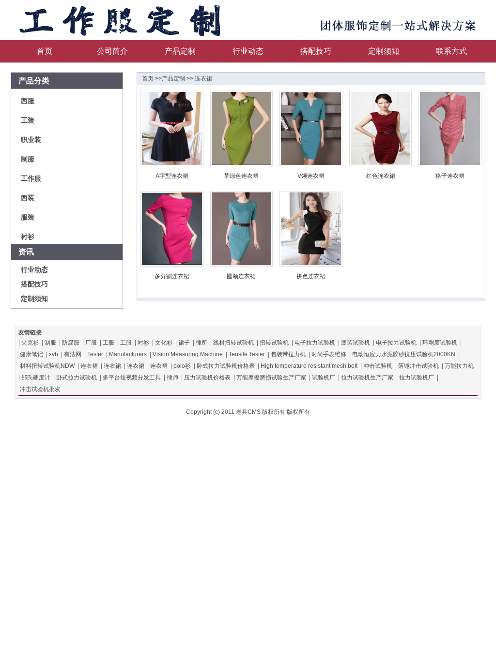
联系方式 (451, 51)
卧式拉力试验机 (76, 377)
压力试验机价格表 (207, 377)
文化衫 (163, 342)
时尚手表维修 (328, 354)
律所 (201, 342)
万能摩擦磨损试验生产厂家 (271, 377)
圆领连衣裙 (241, 276)
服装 (27, 217)
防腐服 (70, 342)
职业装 (31, 139)
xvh (53, 354)
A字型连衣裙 (171, 176)
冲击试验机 (377, 366)
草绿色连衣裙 (241, 176)
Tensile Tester (247, 354)
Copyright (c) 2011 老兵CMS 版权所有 (235, 412)
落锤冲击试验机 (418, 366)
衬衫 (27, 236)
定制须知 (383, 51)
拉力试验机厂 (416, 377)
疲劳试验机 (355, 342)
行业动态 (248, 51)
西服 (27, 101)
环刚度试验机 (439, 342)
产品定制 (180, 51)
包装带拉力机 (288, 354)
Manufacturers (128, 354)
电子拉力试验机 (314, 342)
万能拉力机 (459, 366)
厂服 (91, 342)
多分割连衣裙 (172, 276)
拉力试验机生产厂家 (367, 377)
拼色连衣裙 (311, 276)
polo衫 (182, 366)
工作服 (31, 178)
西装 (27, 198)
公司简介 (112, 51)
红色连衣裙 (380, 176)
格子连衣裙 (450, 176)
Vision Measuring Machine (188, 354)
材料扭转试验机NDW (47, 366)
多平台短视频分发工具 (132, 377)
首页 (44, 51)
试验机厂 (323, 377)
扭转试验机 (274, 342)
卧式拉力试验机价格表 (226, 366)
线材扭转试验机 (233, 342)
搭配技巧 (315, 51)
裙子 (184, 342)
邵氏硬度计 (35, 377)
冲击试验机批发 (40, 389)
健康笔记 (31, 354)
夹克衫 (30, 342)
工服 (108, 342)
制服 (27, 159)
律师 (172, 377)
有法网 (72, 354)
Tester (95, 354)
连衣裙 (203, 78)
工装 (27, 120)
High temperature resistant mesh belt (309, 366)
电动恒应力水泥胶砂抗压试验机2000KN (403, 354)
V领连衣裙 (311, 176)
